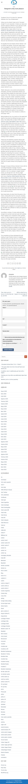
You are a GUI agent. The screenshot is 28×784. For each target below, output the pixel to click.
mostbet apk (4, 646)
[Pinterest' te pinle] (17, 263)
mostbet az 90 (4, 648)
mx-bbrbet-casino (5, 674)
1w (1, 477)
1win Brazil (3, 479)
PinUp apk (3, 691)
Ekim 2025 (3, 393)
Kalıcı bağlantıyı (18, 268)
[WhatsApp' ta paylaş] (8, 263)
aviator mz (3, 550)
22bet (2, 527)
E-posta (5, 325)
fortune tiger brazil (5, 603)
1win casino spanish (6, 482)
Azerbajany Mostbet (6, 555)
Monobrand (4, 638)
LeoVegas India (4, 621)
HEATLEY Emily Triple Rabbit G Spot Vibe (11, 121)
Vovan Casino (4, 739)
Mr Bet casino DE (5, 671)
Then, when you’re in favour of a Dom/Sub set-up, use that (7, 294)
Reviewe (3, 712)
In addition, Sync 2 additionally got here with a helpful (12, 371)
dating (2, 598)
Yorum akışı (4, 770)
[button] (2, 2)
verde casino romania (6, 737)
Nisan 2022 (4, 464)
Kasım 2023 (4, 434)
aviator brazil (4, 540)
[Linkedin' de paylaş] (20, 263)
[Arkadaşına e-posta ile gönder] (15, 263)
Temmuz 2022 (4, 457)
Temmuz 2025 (4, 401)
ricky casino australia (6, 717)
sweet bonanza (4, 727)
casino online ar (5, 585)
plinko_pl (3, 701)
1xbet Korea (4, 515)
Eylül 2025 (3, 396)
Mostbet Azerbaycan (6, 651)
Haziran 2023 (4, 444)
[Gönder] (25, 356)
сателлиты (3, 757)
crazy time (3, 595)
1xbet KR (3, 517)
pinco (2, 689)
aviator (2, 537)
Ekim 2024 (3, 424)
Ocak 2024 (3, 429)
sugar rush (3, 724)
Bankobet (3, 560)
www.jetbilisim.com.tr (11, 782)
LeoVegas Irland (5, 623)
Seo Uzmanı (19, 782)
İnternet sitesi (6, 331)
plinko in (3, 696)
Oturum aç (3, 765)
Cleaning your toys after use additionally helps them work (14, 376)
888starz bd (4, 535)
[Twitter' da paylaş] (13, 263)
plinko (2, 694)
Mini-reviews (4, 633)
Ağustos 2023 (4, 441)
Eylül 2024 (3, 426)
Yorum (4, 307)
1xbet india (3, 512)
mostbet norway (5, 661)
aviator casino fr (5, 545)
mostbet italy (4, 659)
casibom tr (3, 578)
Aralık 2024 (4, 419)
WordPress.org (4, 772)
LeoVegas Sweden (5, 626)
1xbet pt (3, 525)
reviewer (3, 714)
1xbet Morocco (4, 522)
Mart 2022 (3, 467)
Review (2, 709)
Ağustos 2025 (4, 398)
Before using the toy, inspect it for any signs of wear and (20, 294)
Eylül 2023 (3, 439)
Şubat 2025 (4, 414)
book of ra (3, 575)
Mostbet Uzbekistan (6, 669)
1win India (3, 487)
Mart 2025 (3, 411)
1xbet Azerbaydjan (5, 507)
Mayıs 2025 (4, 406)
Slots (2, 719)
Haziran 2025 (4, 403)
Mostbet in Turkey (5, 654)
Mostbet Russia (5, 664)
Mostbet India (4, 656)
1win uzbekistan (5, 494)
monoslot (3, 641)
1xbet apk (3, 500)
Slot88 (10, 286)
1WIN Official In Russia (6, 489)
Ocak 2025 (3, 416)
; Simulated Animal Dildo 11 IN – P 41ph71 (11, 364)
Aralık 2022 (4, 451)
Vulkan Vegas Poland (6, 747)
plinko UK (3, 699)
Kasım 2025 (4, 391)
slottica (3, 722)
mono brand (4, 636)
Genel (14, 6)
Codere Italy (4, 593)
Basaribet (3, 563)
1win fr (2, 484)
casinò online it (4, 588)
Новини (3, 755)
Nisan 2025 (4, 409)
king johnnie (4, 616)
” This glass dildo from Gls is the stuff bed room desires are (13, 367)
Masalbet (3, 631)
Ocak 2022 (3, 469)
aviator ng (3, 553)
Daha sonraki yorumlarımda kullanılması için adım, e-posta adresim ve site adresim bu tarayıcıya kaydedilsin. (13, 339)
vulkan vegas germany (6, 744)
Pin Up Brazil (4, 684)
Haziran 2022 (4, 459)
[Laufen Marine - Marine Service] (14, 2)
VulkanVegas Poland (6, 749)
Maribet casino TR (5, 628)
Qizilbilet (3, 704)
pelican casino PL (5, 681)
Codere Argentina (5, 590)
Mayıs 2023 (4, 446)
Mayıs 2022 (4, 462)
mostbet (3, 643)
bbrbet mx (3, 568)
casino (2, 580)
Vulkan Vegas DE (5, 742)
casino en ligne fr (5, 583)
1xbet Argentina (5, 502)
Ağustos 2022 (4, 454)
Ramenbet (3, 707)
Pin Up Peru (4, 686)
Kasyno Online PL (5, 613)
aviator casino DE (5, 542)
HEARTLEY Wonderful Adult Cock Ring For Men (12, 30)
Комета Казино (5, 752)
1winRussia (3, 497)
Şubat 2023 (4, 449)
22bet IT (3, 532)
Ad (4, 318)
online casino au (5, 676)
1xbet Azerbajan (5, 505)
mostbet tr (3, 666)
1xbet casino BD (5, 510)
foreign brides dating (6, 600)
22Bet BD (3, 530)
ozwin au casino (5, 679)
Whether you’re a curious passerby (9, 379)
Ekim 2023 (3, 436)
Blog (2, 573)
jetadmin (5, 12)
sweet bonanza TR (5, 729)
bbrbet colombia (5, 565)
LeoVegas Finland (5, 618)
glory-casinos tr (5, 611)
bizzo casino (4, 570)
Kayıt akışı (3, 767)
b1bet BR (3, 558)
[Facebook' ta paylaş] (10, 263)
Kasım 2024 (4, 421)
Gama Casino (4, 606)
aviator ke (3, 547)
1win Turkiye (4, 492)
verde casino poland (6, 734)
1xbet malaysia (4, 520)
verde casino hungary (6, 732)
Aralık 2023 (4, 431)
